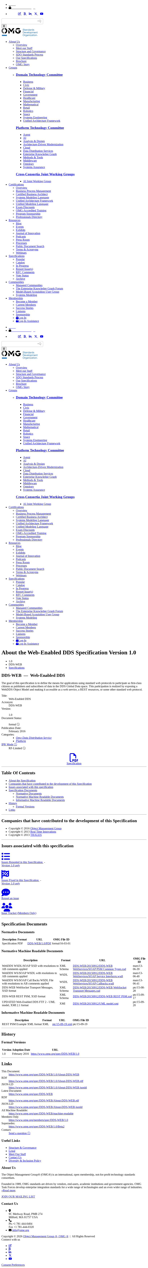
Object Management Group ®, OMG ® (45, 1236)
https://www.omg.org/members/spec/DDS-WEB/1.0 (38, 1120)
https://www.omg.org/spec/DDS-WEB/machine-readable (41, 1113)
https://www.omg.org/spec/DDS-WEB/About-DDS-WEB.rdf (44, 1100)
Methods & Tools (33, 157)
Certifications (16, 184)
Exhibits (20, 229)
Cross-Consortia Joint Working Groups (45, 174)
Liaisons (20, 311)
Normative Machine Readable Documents (40, 796)
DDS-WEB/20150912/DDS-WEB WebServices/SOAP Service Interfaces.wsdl (98, 974)
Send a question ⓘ (19, 1133)
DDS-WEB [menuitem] (15, 664)
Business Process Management (33, 190)
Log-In (22, 317)
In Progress (22, 265)
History (13, 803)
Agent (26, 134)
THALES (36, 834)
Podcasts (21, 236)
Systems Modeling (26, 295)
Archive (20, 278)
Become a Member (27, 301)
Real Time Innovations (43, 831)
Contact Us (15, 1157)
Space (26, 114)
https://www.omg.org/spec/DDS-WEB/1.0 (55, 1053)
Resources (14, 220)
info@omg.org (20, 1230)
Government (30, 94)
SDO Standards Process (29, 54)
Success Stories (24, 308)
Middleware (30, 160)
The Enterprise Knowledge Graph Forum (39, 288)
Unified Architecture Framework (41, 120)
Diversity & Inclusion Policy (25, 1160)
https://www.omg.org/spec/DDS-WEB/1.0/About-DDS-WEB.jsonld (48, 1087)
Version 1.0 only (10, 865)
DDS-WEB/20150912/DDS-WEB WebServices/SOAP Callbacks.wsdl (93, 982)
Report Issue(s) (24, 269)
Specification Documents (23, 790)
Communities (16, 282)
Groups (13, 67)
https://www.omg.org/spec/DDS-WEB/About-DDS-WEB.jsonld (45, 1107)
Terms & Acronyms (27, 249)
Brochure (21, 61)
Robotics (28, 110)
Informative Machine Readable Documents (40, 800)
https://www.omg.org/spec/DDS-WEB (31, 1094)
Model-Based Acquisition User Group (37, 291)
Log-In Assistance (28, 321)
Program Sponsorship (28, 213)
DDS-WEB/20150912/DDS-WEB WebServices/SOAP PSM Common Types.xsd (99, 967)
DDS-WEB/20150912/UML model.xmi (95, 1003)
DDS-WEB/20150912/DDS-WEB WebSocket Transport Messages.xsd (99, 989)
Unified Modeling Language (32, 203)
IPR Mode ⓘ (9, 744)
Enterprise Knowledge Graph (40, 154)
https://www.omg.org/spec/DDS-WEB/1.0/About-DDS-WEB (44, 1074)
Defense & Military (34, 88)
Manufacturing (31, 101)
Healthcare (29, 97)
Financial (28, 91)
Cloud (26, 147)
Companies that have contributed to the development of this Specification (50, 783)
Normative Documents (29, 793)
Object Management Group (46, 828)
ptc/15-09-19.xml (62, 1024)
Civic (26, 84)
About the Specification (22, 780)
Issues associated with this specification (31, 787)
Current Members (26, 304)
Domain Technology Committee (39, 75)
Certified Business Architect (32, 194)
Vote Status (22, 275)
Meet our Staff (24, 48)
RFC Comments (25, 272)
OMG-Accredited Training (31, 210)
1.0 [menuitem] (10, 661)
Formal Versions (25, 806)
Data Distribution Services (38, 150)
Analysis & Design (34, 141)
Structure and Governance (31, 51)
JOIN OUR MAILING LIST (18, 1196)
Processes (21, 242)
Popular (20, 259)
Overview (21, 44)
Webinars (21, 252)
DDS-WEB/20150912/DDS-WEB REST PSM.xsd (102, 996)
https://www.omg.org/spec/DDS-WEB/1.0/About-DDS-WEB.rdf (46, 1081)
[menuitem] (78, 667)
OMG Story (23, 64)
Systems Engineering (35, 117)
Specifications (17, 256)
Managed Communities (29, 285)
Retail (26, 107)
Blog (18, 223)
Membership (16, 298)
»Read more (8, 1190)
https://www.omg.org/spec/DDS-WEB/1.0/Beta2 (36, 1126)
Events (20, 226)
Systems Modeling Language (32, 197)
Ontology (28, 163)
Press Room (23, 239)
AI (24, 137)
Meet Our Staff (17, 1154)
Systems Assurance (34, 167)
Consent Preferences (13, 1264)
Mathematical (30, 104)
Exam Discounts (25, 207)
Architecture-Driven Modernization (43, 144)
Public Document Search (30, 246)
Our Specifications (26, 57)
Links (12, 809)
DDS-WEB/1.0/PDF (39, 943)
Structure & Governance (22, 1147)
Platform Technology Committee (40, 128)
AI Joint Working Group (37, 181)
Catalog (20, 262)
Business (28, 81)
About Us (14, 41)
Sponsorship (23, 314)
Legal (12, 1150)
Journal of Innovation (28, 233)
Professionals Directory (29, 216)
